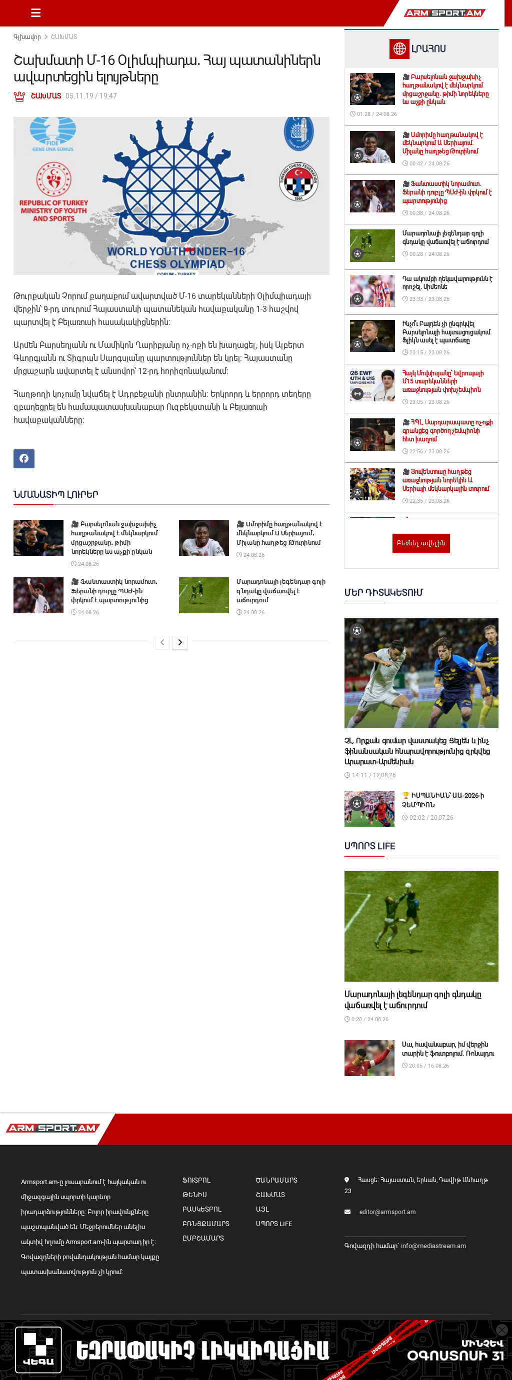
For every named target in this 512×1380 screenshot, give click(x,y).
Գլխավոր (27, 36)
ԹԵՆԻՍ (194, 1195)
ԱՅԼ (262, 1209)
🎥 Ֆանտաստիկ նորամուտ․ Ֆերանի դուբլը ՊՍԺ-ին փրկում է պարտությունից (114, 590)
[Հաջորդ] (180, 643)
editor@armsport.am (388, 1212)
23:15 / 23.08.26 (429, 352)
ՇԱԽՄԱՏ (64, 36)
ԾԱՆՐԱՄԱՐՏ (277, 1180)
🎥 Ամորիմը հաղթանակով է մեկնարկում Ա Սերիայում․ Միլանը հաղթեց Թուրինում (279, 533)
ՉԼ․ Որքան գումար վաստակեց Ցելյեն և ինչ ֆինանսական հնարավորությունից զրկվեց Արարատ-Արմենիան (417, 751)
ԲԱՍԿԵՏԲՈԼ (201, 1209)
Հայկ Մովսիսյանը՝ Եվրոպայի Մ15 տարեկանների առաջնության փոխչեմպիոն (443, 382)
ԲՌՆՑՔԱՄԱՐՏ (206, 1224)
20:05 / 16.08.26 (428, 1066)
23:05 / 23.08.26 (429, 402)
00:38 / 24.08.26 (429, 213)
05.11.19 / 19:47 (91, 96)
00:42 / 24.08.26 (429, 163)
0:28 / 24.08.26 (369, 1019)
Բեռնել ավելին (421, 543)
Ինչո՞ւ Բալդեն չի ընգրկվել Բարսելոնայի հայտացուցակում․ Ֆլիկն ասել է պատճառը (447, 332)
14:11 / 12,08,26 (373, 775)
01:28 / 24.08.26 (376, 114)
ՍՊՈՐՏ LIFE (274, 1224)
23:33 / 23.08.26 (429, 299)
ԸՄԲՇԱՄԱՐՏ (203, 1238)
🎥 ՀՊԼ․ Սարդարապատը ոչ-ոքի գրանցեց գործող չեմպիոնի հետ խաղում (447, 431)
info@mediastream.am (433, 1246)
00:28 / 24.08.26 (429, 254)
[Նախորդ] (162, 643)
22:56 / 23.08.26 (429, 451)
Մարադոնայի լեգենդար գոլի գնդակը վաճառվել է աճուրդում (281, 590)
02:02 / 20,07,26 (431, 817)
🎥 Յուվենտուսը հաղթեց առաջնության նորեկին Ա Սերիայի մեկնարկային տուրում (446, 480)
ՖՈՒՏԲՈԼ (196, 1180)
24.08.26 (87, 564)
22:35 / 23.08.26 (429, 501)
